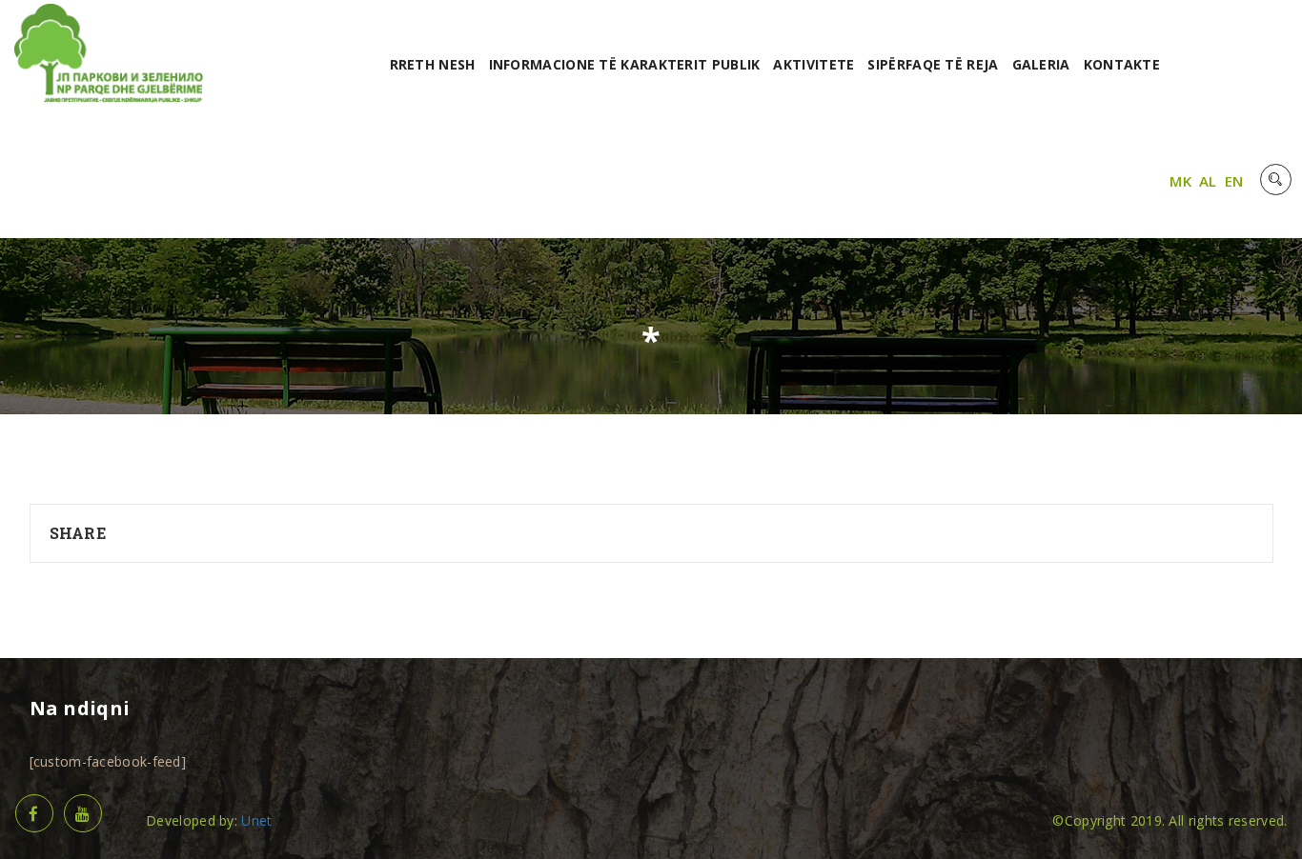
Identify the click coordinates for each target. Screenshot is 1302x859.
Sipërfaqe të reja (932, 64)
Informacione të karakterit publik (625, 64)
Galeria (1041, 64)
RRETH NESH (433, 64)
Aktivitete (813, 64)
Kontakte (1122, 64)
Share (78, 533)
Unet (256, 820)
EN (1234, 180)
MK (1180, 180)
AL (1208, 180)
